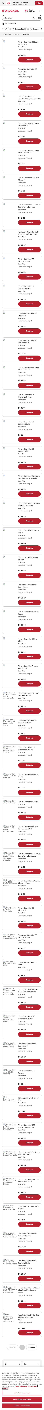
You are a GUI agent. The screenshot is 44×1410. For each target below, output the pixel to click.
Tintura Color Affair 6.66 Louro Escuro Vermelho (28, 1153)
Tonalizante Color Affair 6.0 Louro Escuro (27, 1045)
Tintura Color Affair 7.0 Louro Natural (28, 613)
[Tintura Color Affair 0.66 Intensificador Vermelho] (10, 1130)
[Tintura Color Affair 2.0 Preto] (10, 807)
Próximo (31, 1347)
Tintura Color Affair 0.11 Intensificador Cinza (26, 396)
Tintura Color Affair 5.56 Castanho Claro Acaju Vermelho (29, 97)
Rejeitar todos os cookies (22, 1399)
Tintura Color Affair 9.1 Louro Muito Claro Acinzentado (28, 991)
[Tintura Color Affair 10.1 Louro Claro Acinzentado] (10, 156)
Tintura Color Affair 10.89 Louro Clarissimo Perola (29, 882)
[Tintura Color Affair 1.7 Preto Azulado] (10, 563)
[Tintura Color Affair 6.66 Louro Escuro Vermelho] (10, 1158)
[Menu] (40, 10)
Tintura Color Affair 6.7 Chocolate (26, 909)
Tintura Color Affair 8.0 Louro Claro (28, 640)
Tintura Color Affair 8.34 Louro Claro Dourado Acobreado (29, 477)
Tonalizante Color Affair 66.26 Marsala (28, 1208)
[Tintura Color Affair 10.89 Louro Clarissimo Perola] (10, 886)
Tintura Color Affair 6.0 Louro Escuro (28, 532)
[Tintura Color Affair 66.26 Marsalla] (10, 1076)
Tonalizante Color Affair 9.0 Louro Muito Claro (27, 721)
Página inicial (7, 34)
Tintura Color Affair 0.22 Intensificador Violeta (26, 749)
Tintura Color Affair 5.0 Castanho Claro (26, 450)
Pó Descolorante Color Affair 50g (28, 1099)
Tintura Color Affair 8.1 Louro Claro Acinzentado (28, 694)
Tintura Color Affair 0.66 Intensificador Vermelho (26, 1126)
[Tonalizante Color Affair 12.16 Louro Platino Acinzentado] (10, 237)
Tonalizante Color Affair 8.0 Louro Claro (27, 70)
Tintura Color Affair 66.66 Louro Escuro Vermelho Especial (29, 855)
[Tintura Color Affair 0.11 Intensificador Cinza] (10, 400)
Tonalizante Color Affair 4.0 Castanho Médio (27, 1262)
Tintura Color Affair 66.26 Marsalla (27, 1072)
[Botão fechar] (3, 3)
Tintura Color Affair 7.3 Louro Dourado (28, 776)
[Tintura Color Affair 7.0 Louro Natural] (10, 617)
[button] (3, 3)
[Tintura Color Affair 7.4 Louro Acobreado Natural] (10, 1185)
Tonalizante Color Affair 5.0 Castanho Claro (27, 342)
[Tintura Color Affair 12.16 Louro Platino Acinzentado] (10, 509)
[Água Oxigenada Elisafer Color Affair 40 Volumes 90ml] (10, 1320)
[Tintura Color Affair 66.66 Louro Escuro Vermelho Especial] (10, 859)
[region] (22, 1388)
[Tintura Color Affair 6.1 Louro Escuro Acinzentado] (10, 832)
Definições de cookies (22, 1393)
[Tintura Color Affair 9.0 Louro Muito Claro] (10, 47)
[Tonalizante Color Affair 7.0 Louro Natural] (10, 590)
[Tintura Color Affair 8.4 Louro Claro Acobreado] (10, 373)
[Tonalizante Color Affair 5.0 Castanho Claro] (10, 346)
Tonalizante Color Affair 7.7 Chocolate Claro (27, 936)
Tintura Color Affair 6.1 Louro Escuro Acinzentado (28, 828)
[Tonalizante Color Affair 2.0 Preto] (10, 968)
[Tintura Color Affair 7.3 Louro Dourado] (10, 780)
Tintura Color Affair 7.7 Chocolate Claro (26, 260)
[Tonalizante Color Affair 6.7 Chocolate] (10, 319)
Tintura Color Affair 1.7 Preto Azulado (28, 559)
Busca (17, 34)
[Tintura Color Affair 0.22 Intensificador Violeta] (10, 753)
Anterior (12, 1347)
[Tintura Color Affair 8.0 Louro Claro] (10, 644)
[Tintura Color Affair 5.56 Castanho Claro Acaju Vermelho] (10, 102)
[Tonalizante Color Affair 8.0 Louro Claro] (10, 75)
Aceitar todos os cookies (21, 1406)
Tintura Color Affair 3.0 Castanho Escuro (26, 287)
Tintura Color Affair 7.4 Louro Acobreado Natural (28, 1180)
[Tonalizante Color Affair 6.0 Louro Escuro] (10, 1049)
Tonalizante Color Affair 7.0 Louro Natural (27, 586)
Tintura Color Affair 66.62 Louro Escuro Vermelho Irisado (29, 206)
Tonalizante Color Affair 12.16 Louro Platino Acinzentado (28, 233)
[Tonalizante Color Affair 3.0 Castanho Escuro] (10, 1239)
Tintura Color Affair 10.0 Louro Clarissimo (28, 179)
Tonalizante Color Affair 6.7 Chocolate (27, 314)
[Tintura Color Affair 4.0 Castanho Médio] (10, 427)
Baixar (38, 3)
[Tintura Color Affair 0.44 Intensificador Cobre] (10, 1022)
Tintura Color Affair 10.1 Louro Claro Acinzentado (28, 152)
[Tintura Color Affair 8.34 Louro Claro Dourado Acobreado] (10, 481)
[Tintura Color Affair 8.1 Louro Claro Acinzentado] (10, 699)
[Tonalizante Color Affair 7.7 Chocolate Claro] (10, 941)
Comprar (29, 60)
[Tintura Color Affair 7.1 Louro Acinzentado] (10, 671)
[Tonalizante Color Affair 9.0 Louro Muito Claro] (10, 726)
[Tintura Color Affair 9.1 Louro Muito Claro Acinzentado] (10, 995)
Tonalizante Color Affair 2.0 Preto (27, 963)
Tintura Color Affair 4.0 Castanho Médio (26, 423)
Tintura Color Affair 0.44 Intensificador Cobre (26, 1018)
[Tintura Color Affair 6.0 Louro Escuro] (10, 536)
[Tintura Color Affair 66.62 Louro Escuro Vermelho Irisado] (10, 210)
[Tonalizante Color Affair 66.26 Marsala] (10, 1212)
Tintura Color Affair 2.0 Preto (28, 802)
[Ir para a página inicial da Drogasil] (10, 10)
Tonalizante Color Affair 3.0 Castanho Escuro (27, 1235)
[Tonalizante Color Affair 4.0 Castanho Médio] (10, 1266)
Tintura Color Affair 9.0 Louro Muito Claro (28, 43)
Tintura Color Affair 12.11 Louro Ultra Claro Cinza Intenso (28, 1289)
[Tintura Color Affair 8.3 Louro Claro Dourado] (10, 129)
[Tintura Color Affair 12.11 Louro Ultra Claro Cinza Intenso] (10, 1293)
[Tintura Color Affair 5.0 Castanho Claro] (10, 454)
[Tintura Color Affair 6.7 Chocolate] (10, 913)
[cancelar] (34, 18)
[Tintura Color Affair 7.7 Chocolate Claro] (10, 264)
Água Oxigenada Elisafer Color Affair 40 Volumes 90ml (28, 1316)
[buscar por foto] (39, 18)
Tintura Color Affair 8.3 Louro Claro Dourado (28, 125)
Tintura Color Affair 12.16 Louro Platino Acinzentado (29, 504)
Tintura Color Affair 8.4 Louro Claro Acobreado (28, 369)
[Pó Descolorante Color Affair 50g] (10, 1103)
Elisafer (20, 1293)
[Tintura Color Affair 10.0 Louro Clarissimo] (10, 183)
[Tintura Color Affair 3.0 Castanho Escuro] (10, 292)
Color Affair (22, 47)
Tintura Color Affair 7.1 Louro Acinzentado (28, 667)
